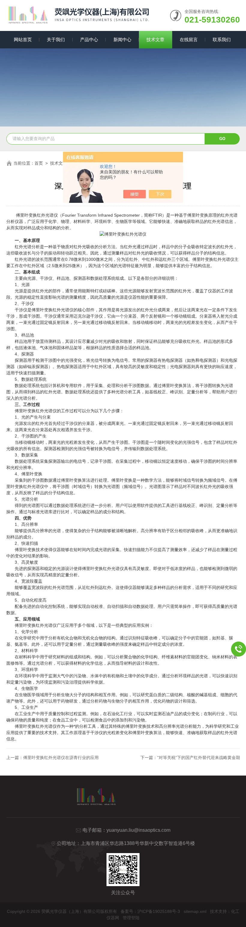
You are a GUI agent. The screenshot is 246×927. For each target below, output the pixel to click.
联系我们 (222, 39)
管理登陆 (131, 917)
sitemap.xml (195, 911)
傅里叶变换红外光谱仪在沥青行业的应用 (61, 757)
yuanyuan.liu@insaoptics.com (138, 830)
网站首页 (23, 39)
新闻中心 (122, 39)
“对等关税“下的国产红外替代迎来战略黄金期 (198, 757)
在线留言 (189, 39)
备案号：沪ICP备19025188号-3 (150, 911)
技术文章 (155, 39)
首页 (38, 163)
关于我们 (56, 39)
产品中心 (89, 39)
